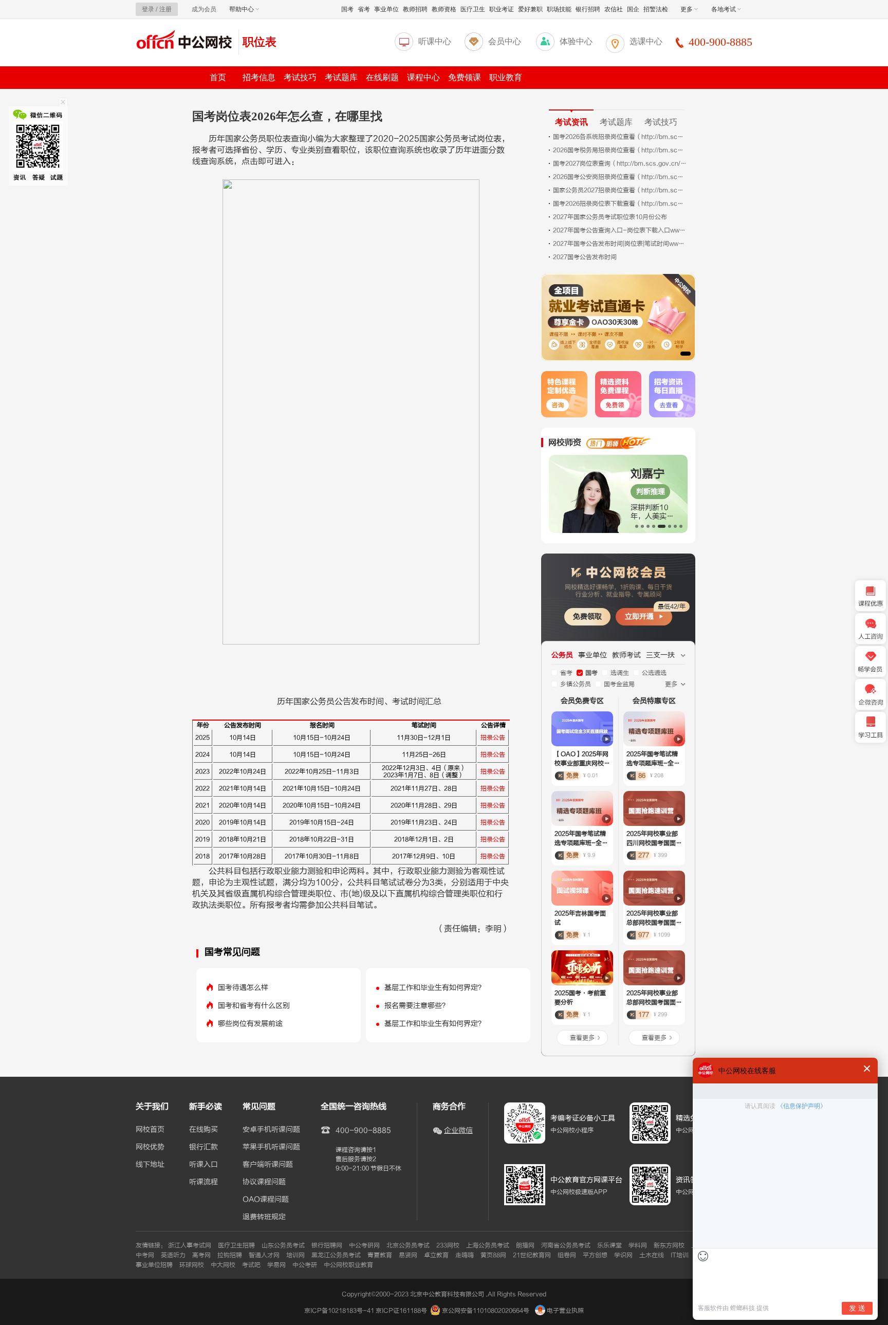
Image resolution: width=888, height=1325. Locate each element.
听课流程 (203, 1182)
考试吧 (251, 1264)
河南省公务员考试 (565, 1245)
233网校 (447, 1245)
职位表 (259, 41)
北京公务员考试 (408, 1245)
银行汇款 (203, 1147)
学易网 (276, 1264)
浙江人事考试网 (189, 1245)
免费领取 (587, 616)
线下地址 (150, 1164)
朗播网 (525, 1245)
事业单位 (386, 9)
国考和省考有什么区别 (254, 1005)
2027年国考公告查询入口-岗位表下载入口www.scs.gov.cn (620, 230)
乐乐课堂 (609, 1245)
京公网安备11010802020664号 (485, 1310)
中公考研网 (364, 1245)
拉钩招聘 (229, 1255)
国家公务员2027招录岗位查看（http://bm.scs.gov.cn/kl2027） (620, 190)
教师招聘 (415, 9)
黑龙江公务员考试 (336, 1255)
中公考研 (304, 1264)
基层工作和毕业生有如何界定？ (434, 987)
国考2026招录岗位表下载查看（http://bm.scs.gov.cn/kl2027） (620, 203)
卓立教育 (436, 1255)
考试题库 (341, 77)
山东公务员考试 (283, 1245)
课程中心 (423, 77)
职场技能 (559, 9)
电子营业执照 (564, 1310)
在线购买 (203, 1129)
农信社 (613, 9)
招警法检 (655, 9)
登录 (148, 9)
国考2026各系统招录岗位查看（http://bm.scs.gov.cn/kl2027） (620, 136)
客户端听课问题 (268, 1164)
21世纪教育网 (532, 1255)
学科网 (637, 1245)
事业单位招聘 (154, 1264)
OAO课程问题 (266, 1199)
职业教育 (505, 77)
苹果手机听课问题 (271, 1147)
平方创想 (595, 1255)
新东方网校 (669, 1245)
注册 (165, 9)
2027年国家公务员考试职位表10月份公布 (610, 216)
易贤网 (408, 1255)
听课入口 (203, 1164)
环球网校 (191, 1264)
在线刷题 (382, 77)
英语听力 (173, 1255)
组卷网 (567, 1255)
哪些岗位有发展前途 (250, 1023)
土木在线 (651, 1255)
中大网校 (223, 1264)
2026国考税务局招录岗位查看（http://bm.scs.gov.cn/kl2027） (620, 150)
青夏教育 (379, 1255)
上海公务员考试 (487, 1245)
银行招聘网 (326, 1245)
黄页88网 (493, 1255)
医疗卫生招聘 (236, 1245)
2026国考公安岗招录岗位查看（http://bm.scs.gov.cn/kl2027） (620, 176)
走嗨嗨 (464, 1255)
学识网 (623, 1255)
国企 (633, 9)
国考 (347, 9)
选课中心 (646, 41)
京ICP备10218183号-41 (339, 1310)
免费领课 (464, 77)
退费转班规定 (264, 1217)
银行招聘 (588, 9)
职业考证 (501, 9)
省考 (364, 9)
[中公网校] (184, 40)
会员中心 (504, 41)
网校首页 (150, 1129)
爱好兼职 (530, 9)
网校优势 (150, 1147)
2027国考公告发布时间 (585, 257)
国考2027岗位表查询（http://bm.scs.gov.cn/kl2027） (620, 163)
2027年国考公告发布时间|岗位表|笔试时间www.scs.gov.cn (620, 243)
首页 (218, 77)
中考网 (145, 1255)
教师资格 (444, 9)
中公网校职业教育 (348, 1264)
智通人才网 (264, 1255)
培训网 (295, 1255)
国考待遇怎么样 (243, 987)
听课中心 (434, 41)
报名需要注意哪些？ (416, 1005)
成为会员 (204, 9)
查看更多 (582, 1037)
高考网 (201, 1255)
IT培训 (680, 1255)
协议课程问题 (264, 1182)
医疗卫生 (472, 9)
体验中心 (576, 41)
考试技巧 (300, 77)
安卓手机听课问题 (271, 1129)
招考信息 (259, 77)
